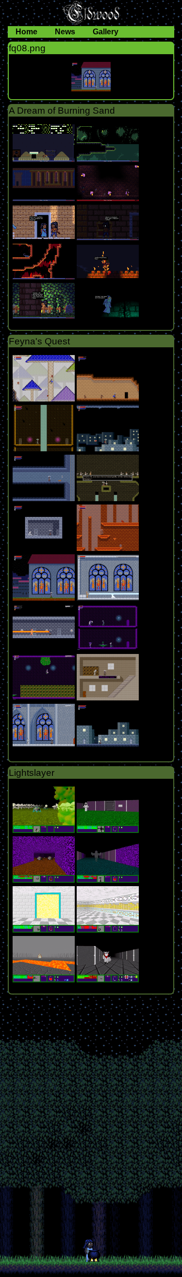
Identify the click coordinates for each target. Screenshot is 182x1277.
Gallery (105, 32)
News (66, 32)
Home (27, 32)
